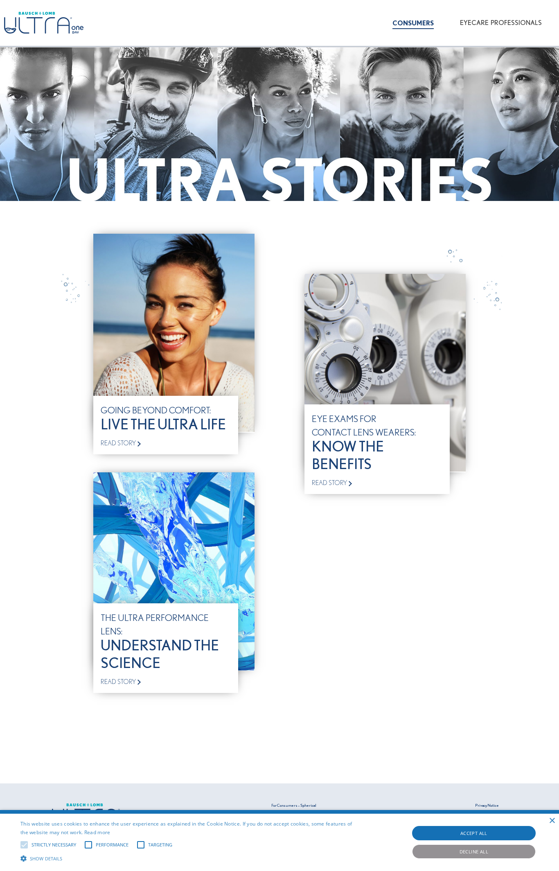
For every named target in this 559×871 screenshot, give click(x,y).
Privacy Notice (487, 805)
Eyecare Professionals (501, 23)
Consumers (413, 23)
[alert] (279, 840)
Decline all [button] (474, 851)
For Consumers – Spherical (293, 805)
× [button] (552, 821)
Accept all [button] (473, 833)
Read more (97, 832)
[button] (188, 857)
